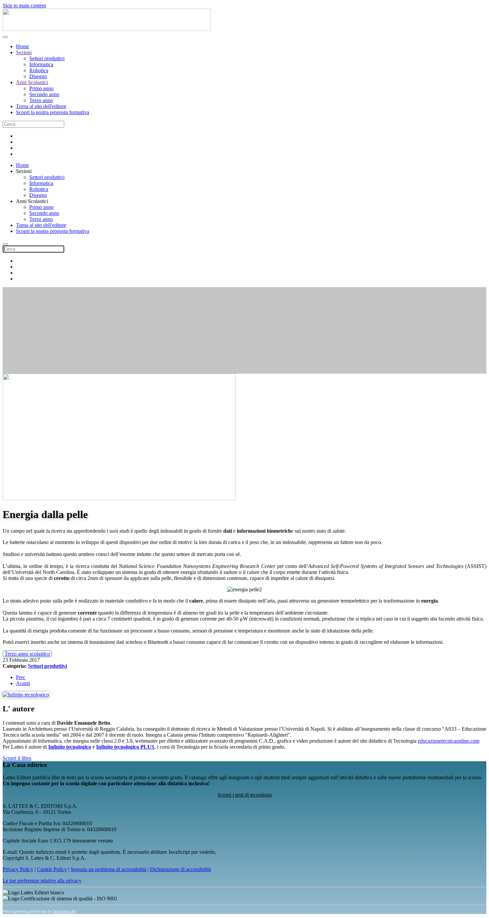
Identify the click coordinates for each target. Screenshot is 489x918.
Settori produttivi (47, 58)
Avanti (23, 683)
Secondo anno (44, 94)
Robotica (38, 70)
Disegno (38, 76)
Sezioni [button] (24, 171)
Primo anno (41, 88)
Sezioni (24, 52)
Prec (20, 677)
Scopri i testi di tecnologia (245, 795)
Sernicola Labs (64, 911)
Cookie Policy (52, 869)
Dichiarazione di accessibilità (180, 869)
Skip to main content (24, 5)
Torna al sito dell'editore (41, 106)
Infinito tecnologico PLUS (125, 747)
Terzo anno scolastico (27, 653)
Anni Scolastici (32, 82)
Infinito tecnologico (69, 747)
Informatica (41, 64)
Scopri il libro (17, 758)
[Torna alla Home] (107, 29)
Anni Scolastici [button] (32, 201)
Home (22, 46)
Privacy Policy (18, 869)
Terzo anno (41, 100)
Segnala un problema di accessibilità (108, 869)
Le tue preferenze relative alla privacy (42, 880)
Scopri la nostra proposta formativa (52, 112)
